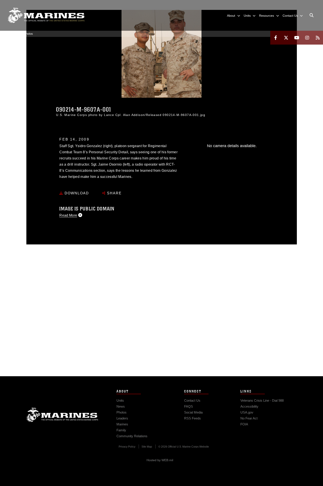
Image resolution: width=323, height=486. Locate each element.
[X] (286, 38)
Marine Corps (62, 415)
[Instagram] (307, 38)
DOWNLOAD (76, 193)
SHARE (114, 193)
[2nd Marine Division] (46, 15)
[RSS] (317, 38)
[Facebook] (275, 38)
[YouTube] (296, 38)
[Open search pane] (311, 15)
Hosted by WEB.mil (160, 460)
